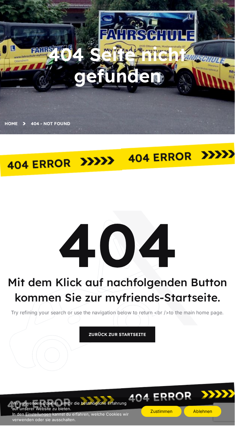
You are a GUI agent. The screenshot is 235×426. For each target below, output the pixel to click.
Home (12, 123)
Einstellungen (38, 414)
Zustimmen (161, 411)
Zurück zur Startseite (117, 334)
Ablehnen (202, 411)
